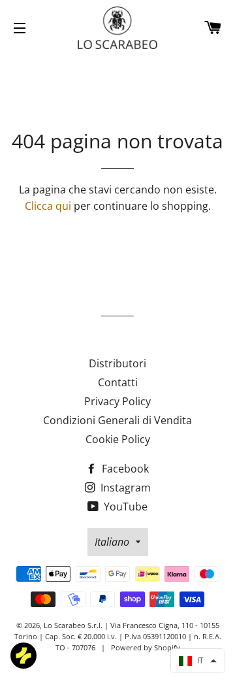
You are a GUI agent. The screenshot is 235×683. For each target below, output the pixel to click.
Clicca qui (48, 206)
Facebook (124, 468)
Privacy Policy (117, 401)
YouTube (124, 506)
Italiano (112, 542)
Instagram (124, 487)
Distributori (117, 363)
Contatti (118, 382)
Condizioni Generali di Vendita (117, 420)
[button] (198, 661)
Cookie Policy (118, 439)
